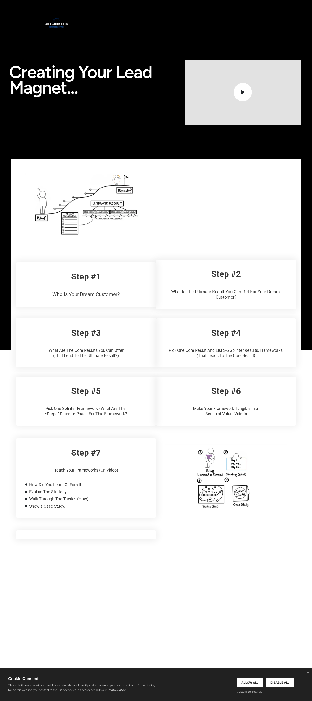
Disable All (279, 682)
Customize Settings (249, 691)
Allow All (249, 682)
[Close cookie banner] (308, 672)
